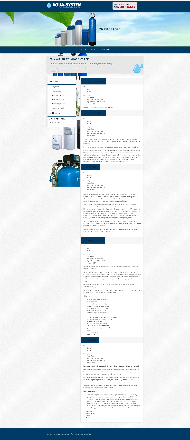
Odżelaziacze (56, 91)
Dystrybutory (91, 413)
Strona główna (88, 50)
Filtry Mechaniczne (93, 113)
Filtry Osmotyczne (93, 240)
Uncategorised (98, 99)
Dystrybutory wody (58, 108)
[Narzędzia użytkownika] (84, 86)
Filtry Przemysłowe (93, 81)
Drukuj (89, 89)
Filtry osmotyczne (57, 99)
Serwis (89, 416)
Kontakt (105, 50)
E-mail (89, 91)
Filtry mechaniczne (57, 95)
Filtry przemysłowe (58, 104)
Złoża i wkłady (91, 418)
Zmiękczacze (56, 87)
